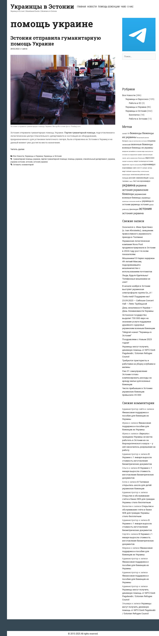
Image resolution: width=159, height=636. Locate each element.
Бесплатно (134, 114)
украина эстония (17, 162)
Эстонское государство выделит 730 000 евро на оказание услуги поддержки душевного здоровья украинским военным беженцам (138, 322)
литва (150, 168)
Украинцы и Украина (34, 156)
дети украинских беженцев (136, 158)
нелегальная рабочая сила (140, 174)
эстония (29, 162)
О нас (130, 6)
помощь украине (75, 159)
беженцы (136, 133)
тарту (131, 181)
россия (132, 178)
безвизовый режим (143, 137)
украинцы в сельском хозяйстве (131, 201)
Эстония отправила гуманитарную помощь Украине (55, 41)
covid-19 (125, 133)
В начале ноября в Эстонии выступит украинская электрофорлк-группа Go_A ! (137, 289)
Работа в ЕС (135, 103)
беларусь (125, 141)
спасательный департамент (95, 159)
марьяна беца (136, 171)
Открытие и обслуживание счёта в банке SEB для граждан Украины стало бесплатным (138, 499)
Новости (92, 6)
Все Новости (18, 156)
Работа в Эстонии (138, 118)
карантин (125, 165)
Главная (81, 6)
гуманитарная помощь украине (26, 159)
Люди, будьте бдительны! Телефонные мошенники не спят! (136, 278)
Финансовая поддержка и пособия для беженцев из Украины (135, 415)
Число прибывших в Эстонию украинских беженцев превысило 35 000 (137, 391)
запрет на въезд (127, 161)
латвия (144, 168)
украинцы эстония (140, 204)
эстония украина (40, 162)
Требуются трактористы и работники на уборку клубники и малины (138, 363)
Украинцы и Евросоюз (136, 99)
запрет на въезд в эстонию (143, 161)
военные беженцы (142, 144)
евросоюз (149, 158)
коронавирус (149, 164)
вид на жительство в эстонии (138, 141)
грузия (124, 158)
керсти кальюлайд (136, 165)
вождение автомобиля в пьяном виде (133, 151)
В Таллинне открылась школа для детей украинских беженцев (136, 485)
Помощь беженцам (109, 6)
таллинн (125, 181)
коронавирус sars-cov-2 (132, 168)
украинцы (146, 198)
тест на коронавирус (141, 181)
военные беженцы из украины (137, 147)
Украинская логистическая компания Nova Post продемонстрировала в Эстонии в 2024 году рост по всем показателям (138, 248)
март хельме (127, 171)
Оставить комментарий (23, 165)
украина (111, 159)
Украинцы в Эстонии (42, 6)
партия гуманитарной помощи (54, 159)
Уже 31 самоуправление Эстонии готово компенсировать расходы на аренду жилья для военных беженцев (137, 378)
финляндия (133, 209)
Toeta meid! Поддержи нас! (136, 296)
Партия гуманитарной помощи (79, 132)
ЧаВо (123, 6)
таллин (151, 178)
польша (125, 178)
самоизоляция (142, 178)
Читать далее (17, 149)
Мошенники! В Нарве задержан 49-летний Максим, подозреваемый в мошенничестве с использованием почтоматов (138, 265)
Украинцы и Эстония (53, 156)
